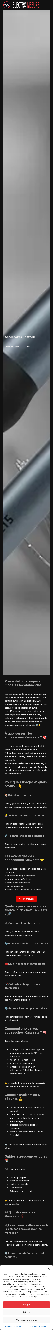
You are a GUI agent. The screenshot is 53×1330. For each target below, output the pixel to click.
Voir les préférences (26, 1320)
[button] (48, 1268)
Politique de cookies (13, 1326)
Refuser (27, 1312)
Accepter (26, 1304)
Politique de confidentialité (35, 1326)
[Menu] (48, 5)
